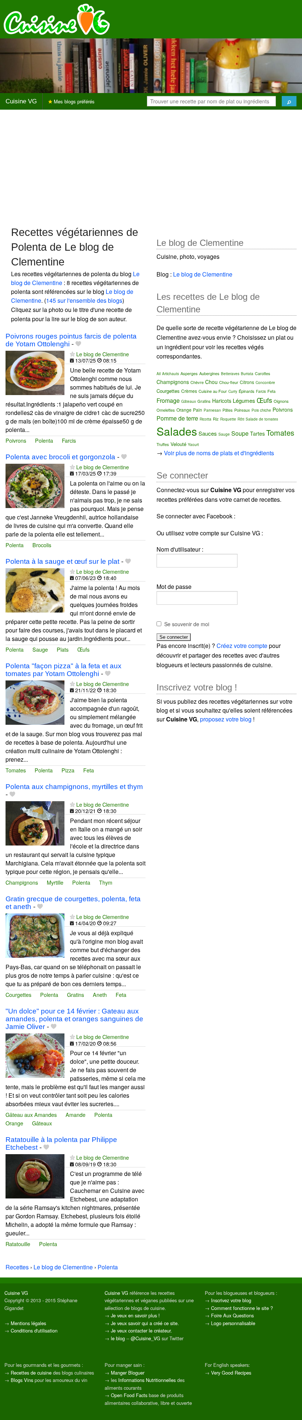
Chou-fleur (228, 382)
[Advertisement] (151, 167)
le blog (118, 1338)
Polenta (44, 440)
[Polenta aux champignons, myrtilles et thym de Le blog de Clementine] (35, 822)
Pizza (68, 770)
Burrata (247, 373)
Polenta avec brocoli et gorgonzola (60, 457)
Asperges (189, 373)
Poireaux (242, 410)
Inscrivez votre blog (231, 1300)
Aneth (100, 994)
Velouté (178, 443)
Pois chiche (261, 410)
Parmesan (212, 410)
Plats (63, 649)
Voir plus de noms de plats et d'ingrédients (219, 453)
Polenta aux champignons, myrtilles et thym (74, 786)
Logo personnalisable (233, 1323)
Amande (75, 1114)
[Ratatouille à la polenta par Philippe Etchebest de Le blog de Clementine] (35, 1176)
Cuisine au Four (213, 391)
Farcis (69, 440)
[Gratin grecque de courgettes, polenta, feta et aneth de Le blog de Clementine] (35, 934)
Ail (159, 373)
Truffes (163, 444)
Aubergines (209, 373)
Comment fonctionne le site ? (242, 1307)
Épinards (246, 391)
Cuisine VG (21, 101)
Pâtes (227, 410)
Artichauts (170, 373)
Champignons (22, 882)
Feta (88, 770)
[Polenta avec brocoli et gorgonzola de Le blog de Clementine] (35, 485)
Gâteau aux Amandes (31, 1114)
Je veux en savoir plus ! (135, 1315)
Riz (216, 419)
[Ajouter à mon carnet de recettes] (78, 344)
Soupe (240, 433)
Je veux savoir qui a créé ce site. (145, 1323)
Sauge (40, 649)
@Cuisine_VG (145, 1338)
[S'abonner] (72, 354)
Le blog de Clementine (102, 354)
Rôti (241, 419)
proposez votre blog (226, 719)
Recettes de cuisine (31, 1372)
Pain (197, 410)
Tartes (257, 433)
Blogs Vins (22, 1379)
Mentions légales (28, 1323)
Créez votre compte (242, 645)
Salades (177, 431)
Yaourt (193, 444)
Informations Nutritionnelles (147, 1379)
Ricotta (205, 419)
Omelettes (166, 410)
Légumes (244, 400)
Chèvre (197, 382)
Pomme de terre (177, 418)
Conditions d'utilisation (34, 1330)
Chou (211, 381)
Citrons (247, 382)
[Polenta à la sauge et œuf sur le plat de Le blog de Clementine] (35, 589)
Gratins (75, 994)
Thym (105, 882)
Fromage (168, 400)
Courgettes (18, 994)
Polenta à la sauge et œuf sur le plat (62, 561)
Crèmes (189, 391)
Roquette (228, 419)
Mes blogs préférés (73, 101)
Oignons (281, 401)
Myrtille (55, 882)
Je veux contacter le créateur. (141, 1330)
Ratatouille (18, 1244)
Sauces (208, 433)
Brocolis (41, 545)
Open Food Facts (129, 1395)
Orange (14, 1123)
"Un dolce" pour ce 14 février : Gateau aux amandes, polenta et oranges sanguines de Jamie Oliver (74, 1018)
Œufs (83, 649)
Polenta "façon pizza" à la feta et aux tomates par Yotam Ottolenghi (64, 670)
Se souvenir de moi (186, 624)
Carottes (262, 373)
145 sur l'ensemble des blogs (84, 300)
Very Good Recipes (231, 1372)
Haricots (221, 400)
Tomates (16, 770)
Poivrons (16, 440)
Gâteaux (42, 1123)
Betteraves (230, 373)
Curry (232, 391)
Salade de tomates (262, 419)
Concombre (265, 382)
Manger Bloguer (127, 1372)
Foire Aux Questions (232, 1315)
